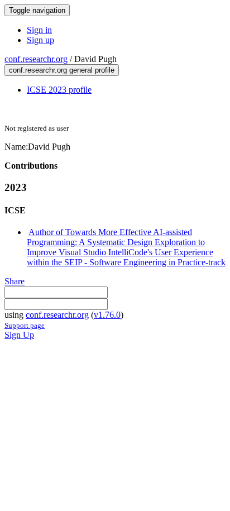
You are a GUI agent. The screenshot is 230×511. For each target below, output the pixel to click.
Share (14, 281)
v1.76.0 (107, 314)
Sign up (40, 40)
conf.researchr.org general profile (61, 70)
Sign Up (19, 335)
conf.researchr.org (36, 59)
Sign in (39, 30)
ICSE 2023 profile (59, 89)
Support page (24, 325)
